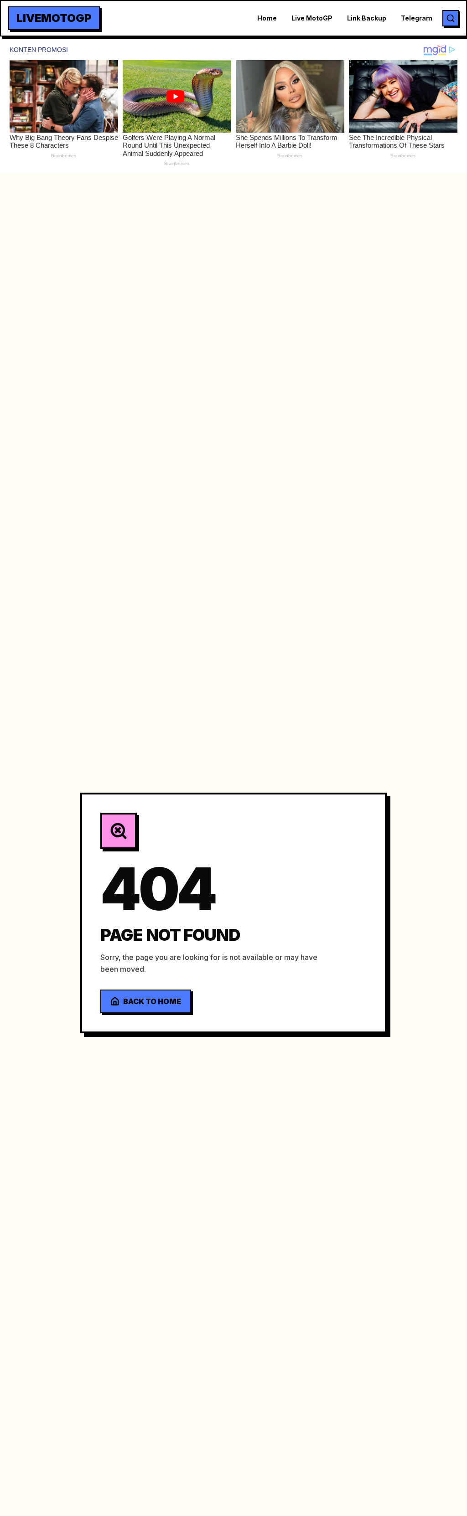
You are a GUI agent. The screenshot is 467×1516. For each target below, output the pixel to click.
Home (267, 18)
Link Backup (366, 18)
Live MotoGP (311, 18)
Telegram (416, 18)
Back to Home (152, 1001)
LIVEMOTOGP (54, 18)
